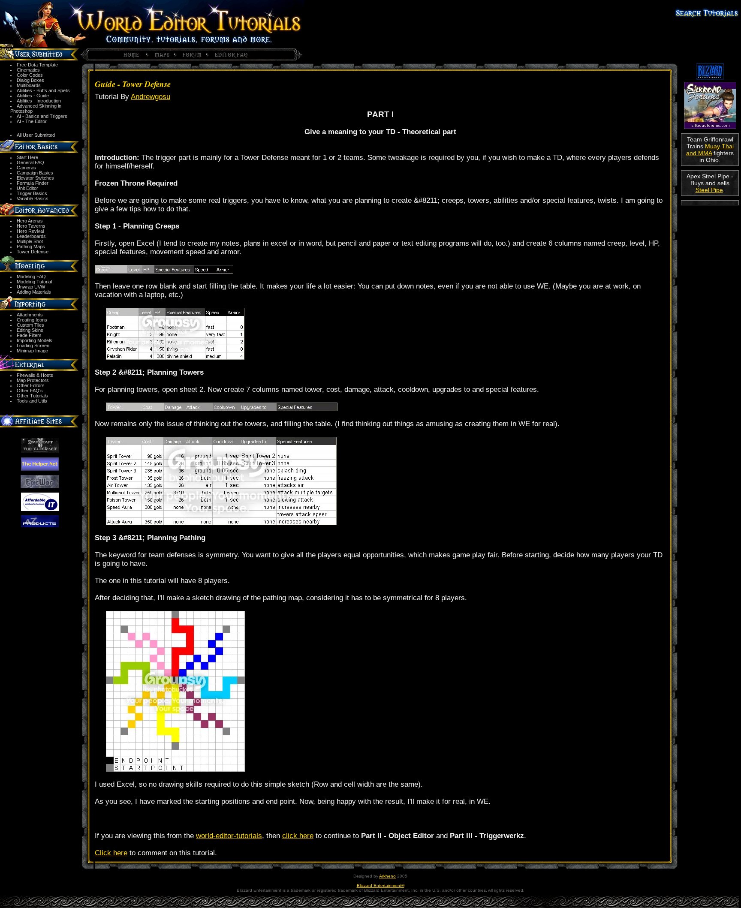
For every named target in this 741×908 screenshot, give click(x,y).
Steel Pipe (709, 189)
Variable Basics (32, 198)
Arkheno (387, 876)
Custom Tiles (30, 325)
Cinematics (28, 69)
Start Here (27, 157)
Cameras (26, 167)
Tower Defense (32, 251)
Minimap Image (32, 350)
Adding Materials (34, 292)
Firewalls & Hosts (35, 375)
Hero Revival (30, 231)
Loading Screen (33, 345)
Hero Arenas (30, 220)
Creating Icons (32, 319)
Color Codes (30, 75)
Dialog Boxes (30, 80)
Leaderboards (31, 236)
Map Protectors (33, 380)
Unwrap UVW (31, 286)
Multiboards (29, 85)
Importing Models (34, 340)
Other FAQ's (30, 390)
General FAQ (30, 162)
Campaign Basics (35, 172)
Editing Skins (30, 330)
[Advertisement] (710, 236)
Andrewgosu (150, 97)
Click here (111, 853)
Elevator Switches (35, 177)
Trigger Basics (32, 193)
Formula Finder (32, 183)
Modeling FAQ (31, 276)
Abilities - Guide (33, 95)
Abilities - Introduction (39, 100)
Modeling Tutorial (34, 281)
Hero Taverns (31, 226)
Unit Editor (27, 188)
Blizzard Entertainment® (380, 885)
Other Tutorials (32, 395)
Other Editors (31, 385)
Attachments (30, 314)
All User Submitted (36, 135)
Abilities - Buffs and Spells (43, 90)
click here (297, 836)
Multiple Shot (30, 241)
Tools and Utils (32, 400)
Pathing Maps (31, 246)
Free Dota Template (37, 64)
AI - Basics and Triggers (42, 116)
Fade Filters (29, 335)
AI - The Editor (32, 121)
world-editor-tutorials (229, 836)
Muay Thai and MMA (710, 149)
